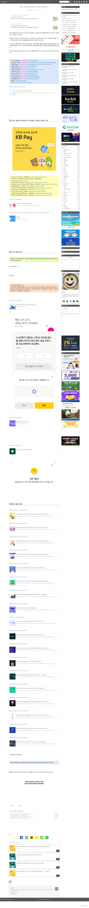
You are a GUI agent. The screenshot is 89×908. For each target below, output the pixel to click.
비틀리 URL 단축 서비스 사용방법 (69, 32)
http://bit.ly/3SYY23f (32, 73)
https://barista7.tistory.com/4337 (19, 657)
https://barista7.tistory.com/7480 (19, 563)
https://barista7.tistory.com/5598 (19, 697)
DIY (71, 190)
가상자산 (71, 173)
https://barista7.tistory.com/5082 (19, 711)
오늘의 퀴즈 (15, 811)
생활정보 (71, 158)
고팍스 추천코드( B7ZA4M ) (68, 66)
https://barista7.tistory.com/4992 (19, 644)
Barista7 (3, 2)
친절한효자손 (6, 899)
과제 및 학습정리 (71, 208)
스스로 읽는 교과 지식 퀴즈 (17, 17)
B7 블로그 (71, 197)
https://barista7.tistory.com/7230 (36, 189)
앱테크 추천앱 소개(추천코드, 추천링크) (70, 9)
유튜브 (71, 203)
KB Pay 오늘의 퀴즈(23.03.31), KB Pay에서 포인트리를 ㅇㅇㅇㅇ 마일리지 (21, 817)
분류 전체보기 (70, 146)
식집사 (71, 187)
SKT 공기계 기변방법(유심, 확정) (69, 28)
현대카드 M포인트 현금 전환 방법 (69, 26)
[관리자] (84, 2)
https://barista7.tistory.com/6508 (19, 603)
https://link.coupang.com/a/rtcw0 (23, 82)
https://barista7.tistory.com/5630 (37, 191)
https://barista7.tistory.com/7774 (39, 177)
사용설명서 (71, 160)
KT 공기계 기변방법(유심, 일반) (69, 30)
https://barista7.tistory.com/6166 (19, 684)
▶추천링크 (65, 67)
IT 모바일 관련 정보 (71, 157)
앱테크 (71, 169)
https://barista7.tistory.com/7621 (43, 195)
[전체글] (77, 2)
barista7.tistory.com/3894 (17, 617)
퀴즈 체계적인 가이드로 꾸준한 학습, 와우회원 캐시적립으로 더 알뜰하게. (25, 27)
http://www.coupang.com (15, 24)
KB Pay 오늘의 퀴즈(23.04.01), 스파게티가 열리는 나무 (34, 7)
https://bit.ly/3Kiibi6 (33, 60)
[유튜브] (74, 301)
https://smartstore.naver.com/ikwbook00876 (19, 15)
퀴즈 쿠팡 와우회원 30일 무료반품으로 (19, 25)
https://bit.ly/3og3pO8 (32, 78)
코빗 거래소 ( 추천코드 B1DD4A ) (69, 69)
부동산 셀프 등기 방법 (67, 18)
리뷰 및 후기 (71, 183)
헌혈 (71, 162)
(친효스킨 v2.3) (11, 899)
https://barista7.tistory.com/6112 (43, 187)
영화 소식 (71, 151)
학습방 (71, 205)
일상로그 (71, 193)
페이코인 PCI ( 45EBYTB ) (68, 78)
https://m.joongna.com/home (36, 69)
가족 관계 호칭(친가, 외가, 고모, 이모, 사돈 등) (70, 16)
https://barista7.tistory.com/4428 (18, 180)
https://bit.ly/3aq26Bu (32, 71)
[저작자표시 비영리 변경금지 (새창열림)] (23, 805)
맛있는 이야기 (71, 192)
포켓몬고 (71, 185)
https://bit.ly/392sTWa (31, 66)
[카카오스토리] (36, 837)
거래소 (71, 171)
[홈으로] (74, 2)
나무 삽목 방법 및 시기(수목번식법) (69, 22)
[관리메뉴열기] (87, 454)
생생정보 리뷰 (71, 165)
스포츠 (71, 164)
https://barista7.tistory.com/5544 (19, 724)
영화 (71, 148)
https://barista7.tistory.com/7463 (19, 577)
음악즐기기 (71, 195)
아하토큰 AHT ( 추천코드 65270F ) (69, 81)
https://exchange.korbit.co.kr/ (18, 86)
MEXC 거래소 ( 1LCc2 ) (67, 72)
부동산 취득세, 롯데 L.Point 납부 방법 (70, 24)
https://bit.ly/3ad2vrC (16, 300)
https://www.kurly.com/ (32, 75)
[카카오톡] (31, 837)
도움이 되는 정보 (71, 155)
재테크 (11, 811)
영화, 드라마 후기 (71, 149)
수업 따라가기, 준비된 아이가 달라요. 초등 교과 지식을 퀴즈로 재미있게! (24, 18)
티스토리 (71, 199)
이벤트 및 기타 (71, 176)
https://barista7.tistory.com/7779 (19, 523)
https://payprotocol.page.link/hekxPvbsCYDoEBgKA (42, 62)
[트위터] (26, 837)
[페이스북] (21, 837)
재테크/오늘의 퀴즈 (31, 10)
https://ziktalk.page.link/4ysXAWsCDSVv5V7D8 (40, 64)
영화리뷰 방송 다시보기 (71, 153)
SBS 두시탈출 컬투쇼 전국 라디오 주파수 (70, 20)
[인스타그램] (70, 301)
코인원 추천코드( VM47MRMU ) (69, 75)
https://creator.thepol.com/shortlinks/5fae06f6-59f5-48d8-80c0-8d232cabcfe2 (30, 213)
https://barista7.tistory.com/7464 (43, 193)
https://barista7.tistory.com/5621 (19, 630)
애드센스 (71, 201)
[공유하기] (14, 806)
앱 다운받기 (32, 68)
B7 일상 (71, 182)
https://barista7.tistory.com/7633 (19, 510)
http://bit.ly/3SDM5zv (34, 77)
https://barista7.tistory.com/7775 (39, 182)
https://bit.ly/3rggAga (21, 80)
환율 (71, 179)
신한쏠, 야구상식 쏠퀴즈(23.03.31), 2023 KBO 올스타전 (18, 818)
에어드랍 (71, 178)
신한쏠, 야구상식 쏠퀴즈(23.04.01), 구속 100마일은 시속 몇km (19, 816)
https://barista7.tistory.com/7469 (35, 186)
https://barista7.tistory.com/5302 (19, 670)
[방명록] (79, 2)
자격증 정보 (71, 207)
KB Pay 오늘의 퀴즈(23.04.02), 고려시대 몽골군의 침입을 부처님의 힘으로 (21, 813)
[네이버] (41, 837)
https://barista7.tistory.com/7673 (19, 550)
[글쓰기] (82, 2)
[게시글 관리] (15, 806)
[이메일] (77, 301)
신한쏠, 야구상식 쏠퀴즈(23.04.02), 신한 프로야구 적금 (18, 814)
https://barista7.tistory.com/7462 (49, 184)
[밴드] (46, 837)
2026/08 (70, 257)
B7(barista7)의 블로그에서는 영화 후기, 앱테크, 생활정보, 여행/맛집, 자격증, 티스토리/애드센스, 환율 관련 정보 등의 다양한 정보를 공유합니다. (32, 890)
